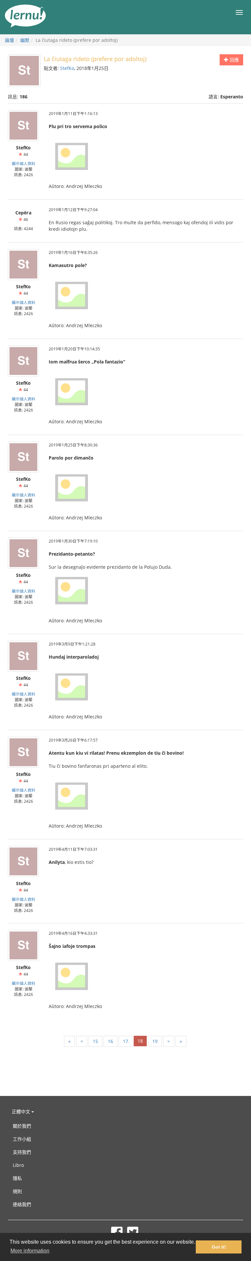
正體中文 (21, 1111)
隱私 (17, 1178)
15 (95, 1041)
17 (125, 1041)
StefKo (67, 68)
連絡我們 (22, 1204)
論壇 (9, 40)
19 (155, 1041)
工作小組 (22, 1139)
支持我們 (22, 1152)
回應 (233, 60)
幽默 (24, 40)
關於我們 (22, 1126)
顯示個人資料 (23, 163)
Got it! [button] (219, 1247)
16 (110, 1041)
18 (140, 1041)
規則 (17, 1191)
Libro (18, 1165)
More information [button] (29, 1250)
